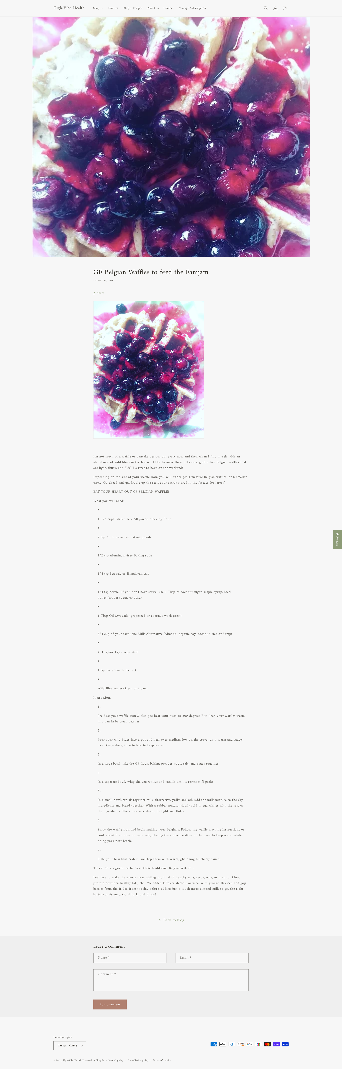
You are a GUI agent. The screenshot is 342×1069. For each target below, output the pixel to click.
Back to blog (173, 920)
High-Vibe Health (72, 1060)
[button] (98, 8)
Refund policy (116, 1060)
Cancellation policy (138, 1060)
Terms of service (162, 1060)
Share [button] (100, 293)
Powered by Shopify (93, 1060)
